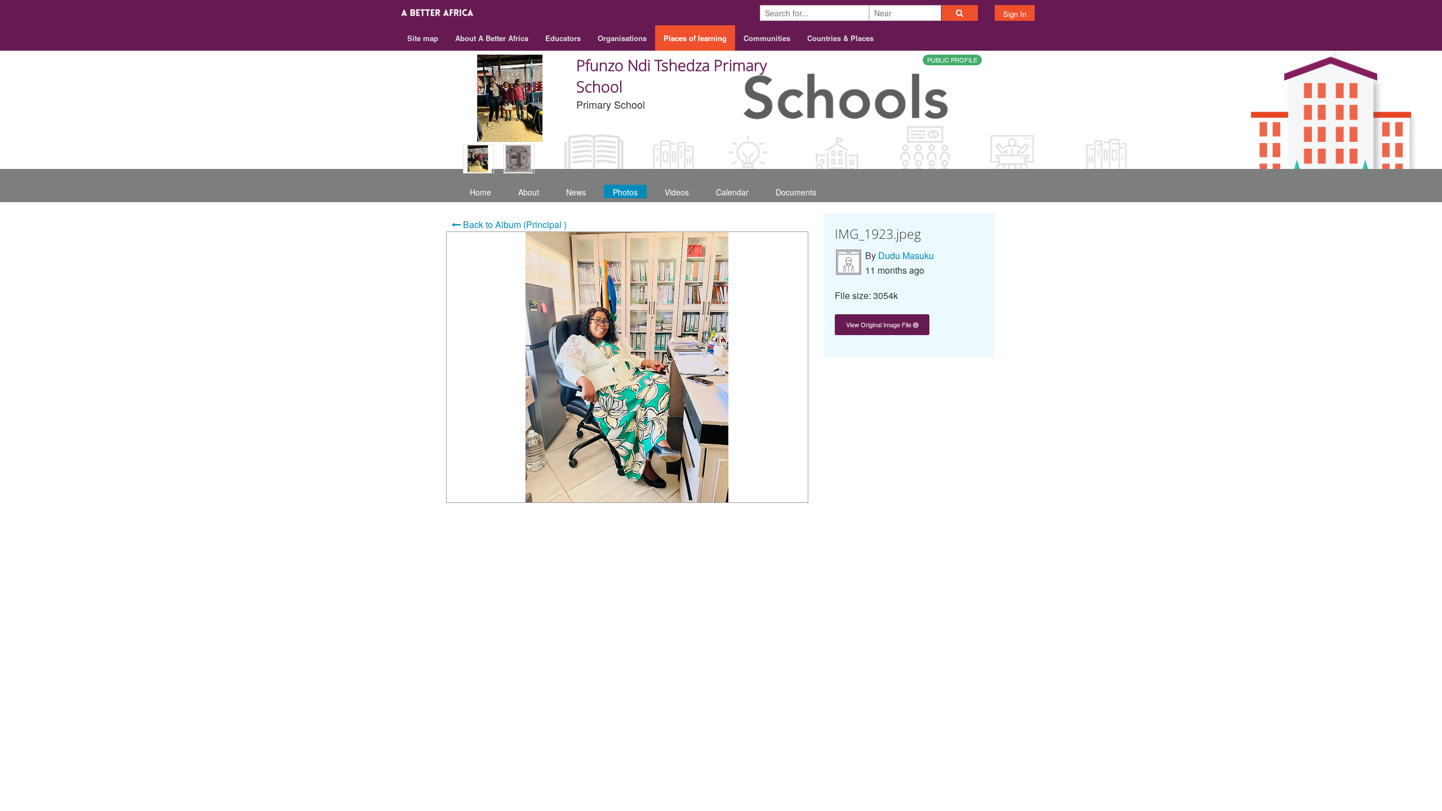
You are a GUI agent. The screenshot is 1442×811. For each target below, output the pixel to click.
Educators (563, 38)
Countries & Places (840, 38)
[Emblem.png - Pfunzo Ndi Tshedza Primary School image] (519, 158)
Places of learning (695, 38)
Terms (940, 553)
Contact (899, 553)
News (576, 192)
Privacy (979, 553)
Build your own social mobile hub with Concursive (721, 579)
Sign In (1014, 13)
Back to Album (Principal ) (514, 224)
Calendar (732, 192)
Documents (796, 192)
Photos (625, 192)
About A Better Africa (491, 38)
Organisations (622, 38)
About (528, 192)
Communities (767, 38)
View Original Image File (879, 324)
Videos (677, 192)
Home (480, 192)
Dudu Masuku (906, 255)
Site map (422, 38)
